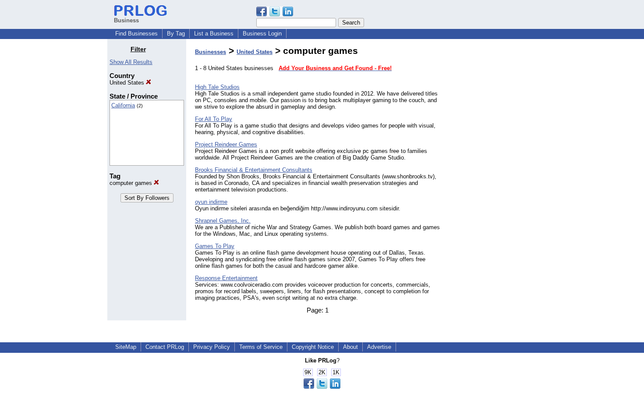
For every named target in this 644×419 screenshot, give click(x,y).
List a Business (214, 33)
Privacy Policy (211, 347)
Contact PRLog (164, 347)
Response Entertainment (226, 278)
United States (128, 82)
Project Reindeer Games (226, 144)
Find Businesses (136, 33)
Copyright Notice (313, 347)
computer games (132, 183)
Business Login (262, 33)
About (350, 347)
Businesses (210, 52)
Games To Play (214, 246)
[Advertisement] (492, 177)
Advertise (379, 347)
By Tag (176, 33)
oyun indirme (211, 202)
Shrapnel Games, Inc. (223, 220)
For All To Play (213, 119)
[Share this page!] (274, 14)
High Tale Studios (217, 87)
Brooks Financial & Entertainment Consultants (253, 170)
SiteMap (125, 347)
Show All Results (131, 62)
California (123, 105)
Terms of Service (261, 347)
